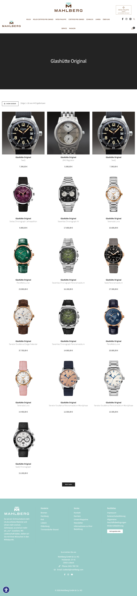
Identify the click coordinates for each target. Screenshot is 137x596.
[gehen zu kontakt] (130, 19)
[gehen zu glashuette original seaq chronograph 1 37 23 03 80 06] (23, 439)
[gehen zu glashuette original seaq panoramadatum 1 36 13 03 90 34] (113, 255)
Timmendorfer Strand (49, 529)
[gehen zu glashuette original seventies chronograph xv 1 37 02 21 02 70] (68, 194)
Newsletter (78, 522)
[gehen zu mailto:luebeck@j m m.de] (72, 574)
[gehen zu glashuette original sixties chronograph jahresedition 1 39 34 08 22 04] (23, 194)
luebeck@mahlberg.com (73, 569)
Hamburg (45, 516)
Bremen (44, 512)
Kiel (42, 519)
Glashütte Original (23, 157)
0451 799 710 (73, 566)
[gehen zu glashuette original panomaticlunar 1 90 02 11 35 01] (113, 317)
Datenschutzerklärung (116, 516)
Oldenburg (45, 526)
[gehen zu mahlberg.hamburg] (123, 19)
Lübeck (44, 522)
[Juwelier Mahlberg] (68, 10)
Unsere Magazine (81, 519)
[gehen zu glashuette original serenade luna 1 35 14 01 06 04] (23, 378)
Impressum (111, 512)
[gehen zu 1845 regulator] (68, 133)
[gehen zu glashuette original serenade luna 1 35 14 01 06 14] (113, 194)
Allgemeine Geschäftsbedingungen (116, 521)
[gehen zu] (134, 19)
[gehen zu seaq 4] (113, 133)
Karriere (77, 516)
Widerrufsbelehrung (115, 525)
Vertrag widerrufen (115, 531)
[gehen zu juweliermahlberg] (126, 19)
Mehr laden (68, 484)
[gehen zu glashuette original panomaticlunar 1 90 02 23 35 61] (23, 255)
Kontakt (77, 512)
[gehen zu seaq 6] (23, 133)
